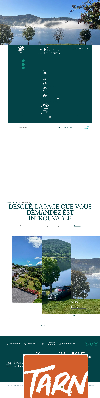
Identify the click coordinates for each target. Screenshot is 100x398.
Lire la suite (12, 319)
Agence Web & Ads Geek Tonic (17, 385)
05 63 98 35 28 (79, 48)
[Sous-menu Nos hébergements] (58, 98)
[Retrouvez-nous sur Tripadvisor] (23, 67)
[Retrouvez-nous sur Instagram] (23, 64)
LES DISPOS (63, 127)
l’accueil (77, 226)
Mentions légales (90, 385)
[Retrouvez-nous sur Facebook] (23, 60)
